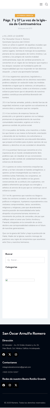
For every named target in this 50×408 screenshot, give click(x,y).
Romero (14, 403)
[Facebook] (3, 354)
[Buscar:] (25, 260)
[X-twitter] (9, 354)
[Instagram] (16, 354)
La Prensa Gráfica (25, 15)
